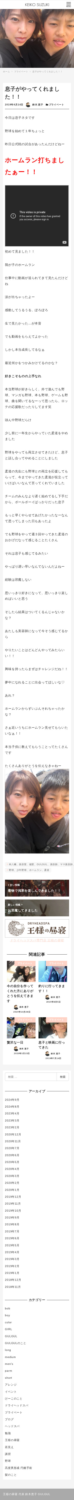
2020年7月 (12, 1148)
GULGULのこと (15, 1343)
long (8, 1349)
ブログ (9, 1419)
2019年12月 (13, 1196)
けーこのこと (13, 1398)
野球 (8, 1460)
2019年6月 (12, 1238)
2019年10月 (13, 1210)
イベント (11, 1391)
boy (7, 1315)
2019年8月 (12, 1224)
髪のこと (11, 1474)
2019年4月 (12, 1252)
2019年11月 (13, 1203)
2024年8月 (12, 1106)
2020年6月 (12, 1155)
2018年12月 (13, 1279)
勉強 (8, 1433)
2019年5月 (12, 1245)
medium (10, 1357)
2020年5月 (12, 1162)
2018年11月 (13, 1286)
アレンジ (11, 1384)
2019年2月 (12, 1266)
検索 (63, 1076)
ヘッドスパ (12, 1426)
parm (8, 1370)
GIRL (8, 1329)
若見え (9, 1447)
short (8, 1377)
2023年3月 (12, 1120)
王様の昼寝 (12, 1440)
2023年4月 (12, 1113)
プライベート (56, 104)
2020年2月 (12, 1182)
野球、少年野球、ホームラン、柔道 (29, 870)
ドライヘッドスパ (16, 1405)
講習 (8, 1454)
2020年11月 (13, 1141)
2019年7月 (12, 1231)
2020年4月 (12, 1168)
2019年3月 (12, 1259)
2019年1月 (12, 1272)
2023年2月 (12, 1127)
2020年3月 (12, 1176)
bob (7, 1308)
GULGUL (11, 1336)
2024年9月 (12, 1099)
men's (9, 1363)
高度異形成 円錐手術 (18, 1467)
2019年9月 (12, 1217)
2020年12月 (13, 1134)
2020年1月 (12, 1189)
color (8, 1322)
